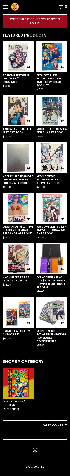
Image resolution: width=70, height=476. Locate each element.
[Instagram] (35, 449)
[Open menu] (5, 7)
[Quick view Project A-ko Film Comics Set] (28, 323)
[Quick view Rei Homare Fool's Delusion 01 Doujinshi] (28, 67)
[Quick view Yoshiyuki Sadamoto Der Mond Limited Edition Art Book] (28, 168)
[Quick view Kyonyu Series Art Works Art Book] (28, 269)
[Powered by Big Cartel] (35, 466)
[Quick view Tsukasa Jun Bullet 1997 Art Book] (28, 121)
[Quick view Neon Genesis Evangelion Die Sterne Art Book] (62, 168)
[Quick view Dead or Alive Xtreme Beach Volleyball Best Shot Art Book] (28, 218)
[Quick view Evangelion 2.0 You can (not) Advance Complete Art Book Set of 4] (62, 269)
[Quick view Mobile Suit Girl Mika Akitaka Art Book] (62, 121)
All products (53, 425)
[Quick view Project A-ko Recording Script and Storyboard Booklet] (62, 67)
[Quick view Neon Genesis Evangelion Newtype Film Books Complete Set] (62, 323)
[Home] (15, 7)
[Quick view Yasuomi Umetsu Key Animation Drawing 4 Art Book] (62, 218)
